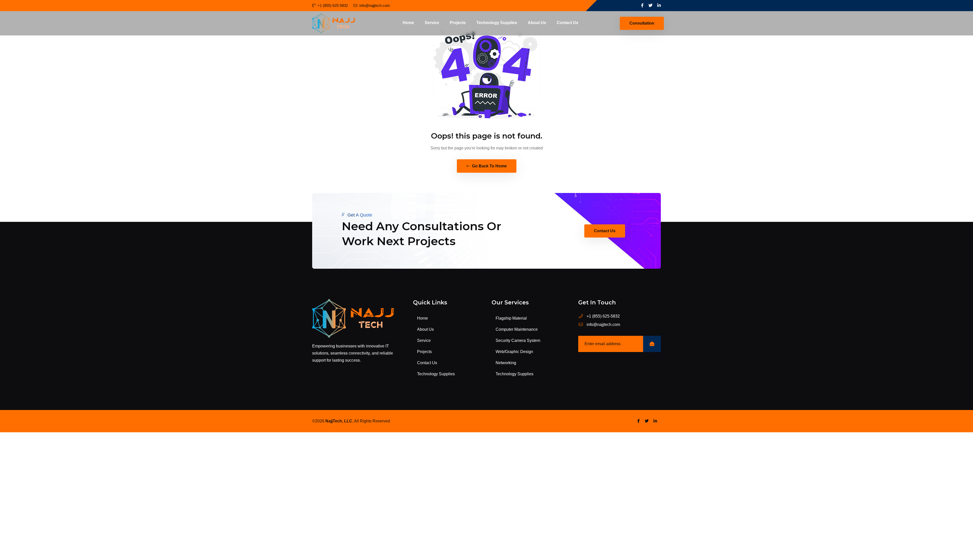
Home (408, 23)
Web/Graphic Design (514, 351)
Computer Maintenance (517, 329)
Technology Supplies (496, 23)
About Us (537, 23)
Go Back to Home (489, 166)
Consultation (641, 23)
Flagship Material (511, 318)
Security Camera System (518, 340)
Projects (458, 23)
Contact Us (567, 23)
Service (432, 23)
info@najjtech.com (374, 5)
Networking (506, 363)
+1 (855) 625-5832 (332, 5)
